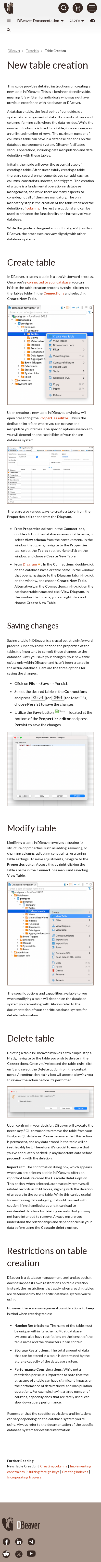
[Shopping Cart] (78, 8)
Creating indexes (75, 1472)
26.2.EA (75, 21)
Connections (53, 293)
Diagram (30, 564)
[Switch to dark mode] (92, 21)
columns (32, 208)
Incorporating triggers (24, 1477)
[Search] (63, 8)
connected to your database (49, 282)
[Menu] (92, 8)
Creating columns (53, 1466)
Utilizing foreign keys (43, 1472)
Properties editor (53, 418)
